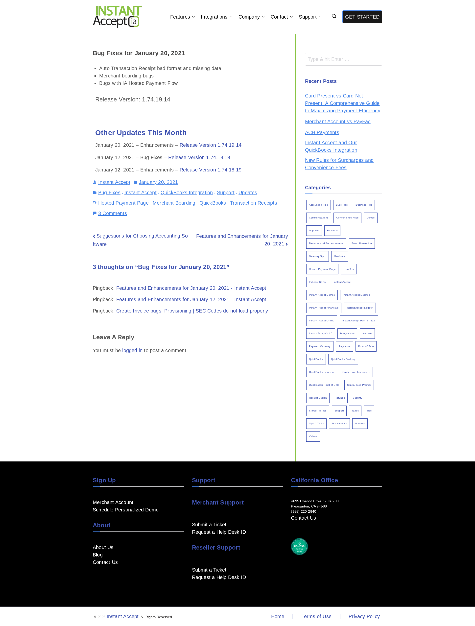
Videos (313, 436)
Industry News (317, 282)
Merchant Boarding (174, 203)
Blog (98, 554)
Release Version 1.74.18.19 (199, 157)
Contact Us (105, 562)
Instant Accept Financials (324, 307)
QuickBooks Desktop (343, 359)
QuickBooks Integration (187, 192)
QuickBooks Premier (359, 385)
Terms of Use (317, 616)
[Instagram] (119, 577)
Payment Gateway (320, 346)
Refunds (340, 397)
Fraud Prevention (362, 243)
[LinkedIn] (112, 577)
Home (278, 616)
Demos (371, 217)
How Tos (349, 269)
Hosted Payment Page (123, 203)
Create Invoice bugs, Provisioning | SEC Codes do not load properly (192, 310)
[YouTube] (104, 577)
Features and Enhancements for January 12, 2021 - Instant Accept (191, 299)
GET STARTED (362, 17)
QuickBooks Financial (321, 372)
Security (357, 397)
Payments (345, 346)
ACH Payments (322, 132)
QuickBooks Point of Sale (324, 385)
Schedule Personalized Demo (126, 509)
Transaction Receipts (253, 203)
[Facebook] (96, 577)
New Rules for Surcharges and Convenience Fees (339, 163)
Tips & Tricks (316, 423)
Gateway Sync (317, 256)
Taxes (355, 410)
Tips (369, 410)
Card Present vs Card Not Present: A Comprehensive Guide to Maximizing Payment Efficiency (342, 103)
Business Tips (364, 204)
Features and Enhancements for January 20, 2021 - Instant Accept (191, 288)
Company (249, 17)
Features (180, 17)
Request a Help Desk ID (219, 532)
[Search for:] (343, 59)
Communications (319, 217)
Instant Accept (114, 182)
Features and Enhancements (326, 243)
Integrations (214, 17)
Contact (279, 17)
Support (307, 17)
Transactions (339, 423)
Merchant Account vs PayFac (338, 121)
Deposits (314, 230)
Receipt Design (318, 397)
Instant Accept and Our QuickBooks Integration (331, 146)
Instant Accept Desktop (356, 294)
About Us (103, 547)
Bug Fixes (109, 192)
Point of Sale (366, 346)
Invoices (367, 333)
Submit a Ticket (209, 524)
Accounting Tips (318, 204)
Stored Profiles (318, 410)
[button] (192, 16)
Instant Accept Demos (322, 294)
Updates (247, 192)
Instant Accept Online (321, 320)
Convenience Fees (347, 217)
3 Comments (112, 213)
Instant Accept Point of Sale (359, 320)
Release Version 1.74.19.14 (210, 145)
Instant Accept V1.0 (320, 333)
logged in (132, 350)
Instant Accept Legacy (360, 307)
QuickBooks (212, 203)
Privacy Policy (364, 616)
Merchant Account (113, 502)
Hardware (339, 256)
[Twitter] (127, 577)
